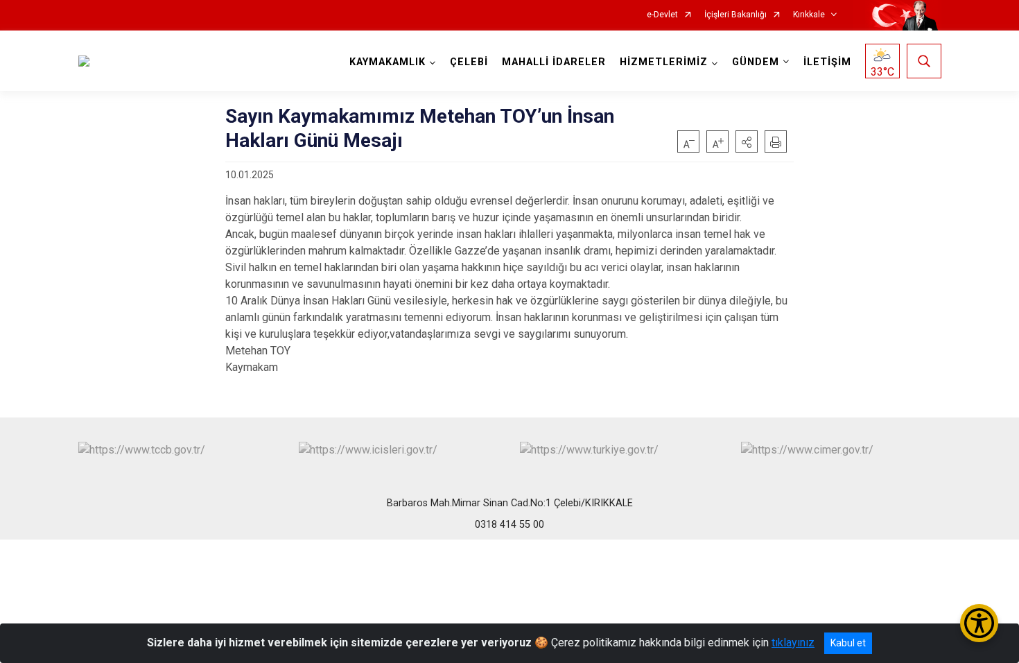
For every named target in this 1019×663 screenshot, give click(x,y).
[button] (746, 141)
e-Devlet (662, 14)
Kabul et (848, 642)
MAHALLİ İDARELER (554, 62)
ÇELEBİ (469, 62)
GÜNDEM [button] (755, 62)
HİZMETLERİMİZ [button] (664, 62)
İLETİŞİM (827, 62)
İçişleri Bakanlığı (735, 14)
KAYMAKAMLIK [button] (387, 62)
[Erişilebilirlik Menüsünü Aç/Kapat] (979, 623)
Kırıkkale (809, 14)
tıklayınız (793, 642)
